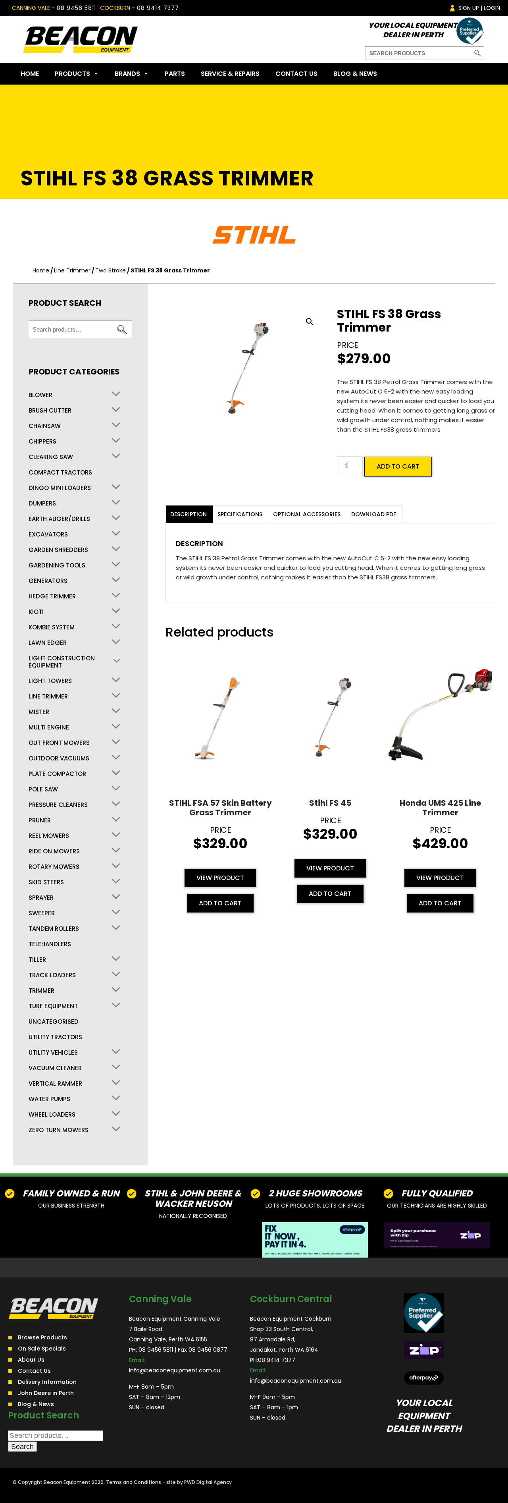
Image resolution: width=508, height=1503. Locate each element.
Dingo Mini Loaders (60, 488)
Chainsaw (45, 426)
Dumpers (42, 503)
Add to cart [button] (220, 903)
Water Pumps (49, 1099)
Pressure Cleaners (58, 804)
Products (72, 73)
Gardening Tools (57, 565)
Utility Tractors (55, 1037)
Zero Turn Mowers (59, 1130)
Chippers (42, 441)
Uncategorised (54, 1021)
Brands (127, 73)
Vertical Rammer (55, 1083)
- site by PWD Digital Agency (197, 1482)
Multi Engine (49, 727)
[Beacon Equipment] (80, 39)
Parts (175, 73)
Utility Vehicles (53, 1052)
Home (30, 73)
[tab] (188, 514)
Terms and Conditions (133, 1482)
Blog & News (355, 73)
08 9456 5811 (76, 8)
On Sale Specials (42, 1349)
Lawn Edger (48, 642)
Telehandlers (50, 944)
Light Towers (50, 681)
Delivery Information (47, 1382)
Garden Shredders (58, 550)
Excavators (48, 534)
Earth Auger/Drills (59, 519)
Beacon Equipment (67, 1482)
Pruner (40, 820)
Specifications (239, 514)
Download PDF (373, 514)
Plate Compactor (57, 774)
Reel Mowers (49, 835)
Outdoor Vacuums (59, 758)
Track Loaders (52, 975)
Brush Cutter (50, 410)
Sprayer (41, 897)
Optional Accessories (307, 514)
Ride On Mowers (54, 851)
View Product (220, 877)
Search (122, 330)
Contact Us (296, 73)
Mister (39, 712)
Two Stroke (110, 270)
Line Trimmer (72, 270)
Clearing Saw (51, 457)
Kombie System (52, 627)
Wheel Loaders (52, 1114)
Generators (48, 581)
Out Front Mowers (59, 743)
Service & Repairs (230, 73)
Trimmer (41, 990)
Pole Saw (43, 789)
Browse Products (42, 1337)
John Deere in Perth (46, 1393)
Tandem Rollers (54, 928)
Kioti (36, 611)
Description (188, 514)
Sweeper (42, 913)
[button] (309, 321)
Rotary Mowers (54, 866)
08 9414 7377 (158, 8)
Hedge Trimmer (52, 596)
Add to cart (398, 466)
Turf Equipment (53, 1006)
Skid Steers (46, 882)
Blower (40, 395)
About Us (31, 1360)
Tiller (37, 959)
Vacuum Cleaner (55, 1068)
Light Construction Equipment (62, 662)
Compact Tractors (60, 472)
